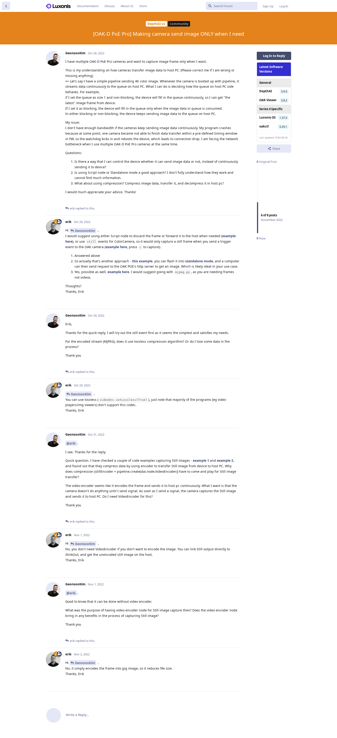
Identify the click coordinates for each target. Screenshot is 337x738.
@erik (71, 443)
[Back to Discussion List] (6, 6)
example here (116, 247)
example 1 (201, 460)
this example (142, 261)
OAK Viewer (268, 100)
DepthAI (265, 91)
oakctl (264, 126)
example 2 (225, 460)
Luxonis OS (267, 117)
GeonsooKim (85, 230)
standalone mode (199, 261)
